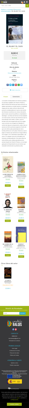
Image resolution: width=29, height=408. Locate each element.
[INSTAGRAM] (16, 329)
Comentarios (16, 96)
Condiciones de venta (14, 350)
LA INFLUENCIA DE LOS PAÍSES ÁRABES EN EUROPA (8, 175)
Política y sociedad (7, 9)
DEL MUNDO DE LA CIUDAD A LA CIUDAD (8, 244)
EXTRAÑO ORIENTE (21, 210)
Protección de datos (14, 353)
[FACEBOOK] (13, 329)
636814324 (14, 336)
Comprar (8, 185)
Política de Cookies (14, 355)
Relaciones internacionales (11, 10)
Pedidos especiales (14, 365)
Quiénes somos (14, 363)
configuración (14, 399)
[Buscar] (27, 5)
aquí (18, 398)
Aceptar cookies (14, 404)
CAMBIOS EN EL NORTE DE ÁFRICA (21, 175)
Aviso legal (14, 348)
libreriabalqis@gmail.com (14, 338)
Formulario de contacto (14, 340)
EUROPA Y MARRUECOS (21, 244)
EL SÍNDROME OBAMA (8, 210)
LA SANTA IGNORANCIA (7, 281)
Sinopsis (5, 96)
